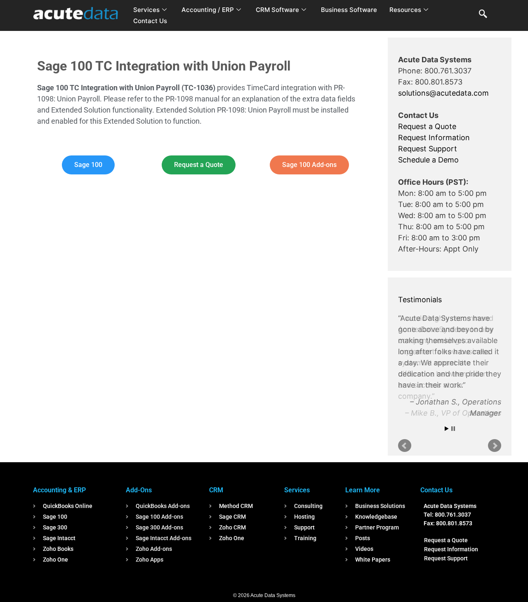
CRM (216, 490)
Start (447, 428)
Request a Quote (427, 126)
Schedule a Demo (428, 159)
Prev (404, 445)
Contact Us (150, 21)
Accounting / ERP (208, 10)
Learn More (362, 490)
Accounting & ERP (59, 490)
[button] (483, 14)
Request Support (427, 148)
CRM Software (277, 10)
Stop (453, 428)
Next (494, 445)
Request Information (434, 137)
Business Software (349, 10)
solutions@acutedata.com (443, 93)
